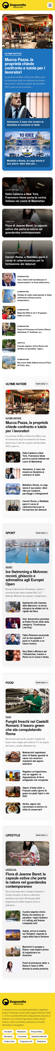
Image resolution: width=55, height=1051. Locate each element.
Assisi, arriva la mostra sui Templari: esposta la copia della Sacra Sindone (35, 934)
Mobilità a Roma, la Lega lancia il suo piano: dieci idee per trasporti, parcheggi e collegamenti (35, 489)
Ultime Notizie (13, 53)
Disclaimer (8, 1036)
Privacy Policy (36, 1032)
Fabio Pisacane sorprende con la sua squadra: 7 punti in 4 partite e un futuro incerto (35, 639)
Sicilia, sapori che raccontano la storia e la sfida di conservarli (34, 807)
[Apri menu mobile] (50, 5)
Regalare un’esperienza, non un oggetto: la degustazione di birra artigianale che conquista (35, 776)
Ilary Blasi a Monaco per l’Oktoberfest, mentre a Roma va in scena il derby (35, 654)
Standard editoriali (39, 1036)
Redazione (21, 1032)
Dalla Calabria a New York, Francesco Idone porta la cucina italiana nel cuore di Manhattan (35, 457)
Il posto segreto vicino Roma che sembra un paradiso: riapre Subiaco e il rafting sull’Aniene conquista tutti (35, 918)
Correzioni (22, 1036)
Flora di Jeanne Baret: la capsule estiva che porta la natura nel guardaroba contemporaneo (26, 880)
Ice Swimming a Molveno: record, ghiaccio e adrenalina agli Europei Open (27, 578)
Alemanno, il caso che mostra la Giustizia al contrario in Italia (33, 472)
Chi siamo (8, 1032)
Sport (10, 533)
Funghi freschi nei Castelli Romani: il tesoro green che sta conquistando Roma (27, 727)
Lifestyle (13, 835)
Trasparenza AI (26, 1041)
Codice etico (9, 1041)
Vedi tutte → (42, 384)
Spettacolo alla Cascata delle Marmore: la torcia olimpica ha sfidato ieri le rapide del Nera (35, 607)
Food (9, 682)
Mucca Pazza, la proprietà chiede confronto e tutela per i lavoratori (25, 65)
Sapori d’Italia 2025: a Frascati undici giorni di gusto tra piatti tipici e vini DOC (35, 792)
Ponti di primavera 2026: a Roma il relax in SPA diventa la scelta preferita (35, 966)
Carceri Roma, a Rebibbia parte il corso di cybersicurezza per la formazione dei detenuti (35, 505)
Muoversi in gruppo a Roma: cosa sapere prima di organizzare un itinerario (35, 951)
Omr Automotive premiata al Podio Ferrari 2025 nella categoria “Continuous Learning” (35, 623)
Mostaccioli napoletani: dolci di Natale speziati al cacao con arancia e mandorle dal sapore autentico (35, 758)
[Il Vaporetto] (14, 5)
